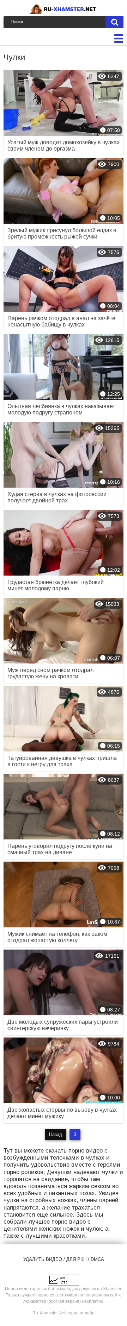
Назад (55, 1134)
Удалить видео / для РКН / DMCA (63, 1259)
